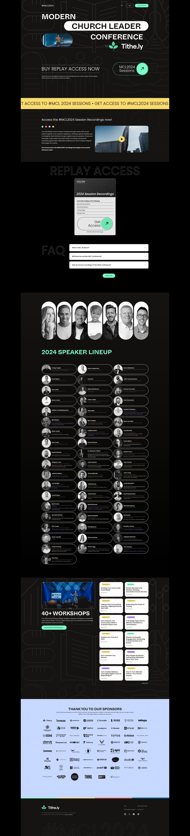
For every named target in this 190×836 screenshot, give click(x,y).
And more (145, 683)
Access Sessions (142, 5)
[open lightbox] (121, 139)
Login (129, 5)
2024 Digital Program (129, 809)
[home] (47, 5)
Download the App (142, 806)
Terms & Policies (68, 814)
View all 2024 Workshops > (54, 628)
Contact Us (140, 809)
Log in (101, 232)
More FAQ (109, 276)
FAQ (125, 806)
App (122, 5)
